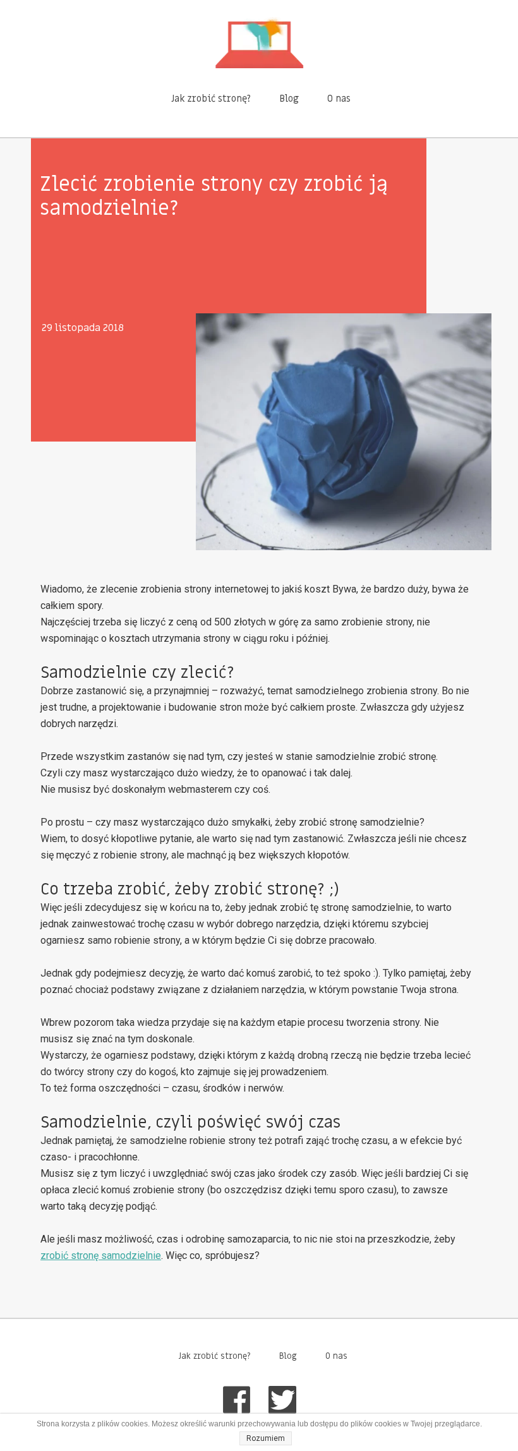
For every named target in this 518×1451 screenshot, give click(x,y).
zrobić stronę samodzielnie (100, 1255)
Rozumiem (265, 1438)
